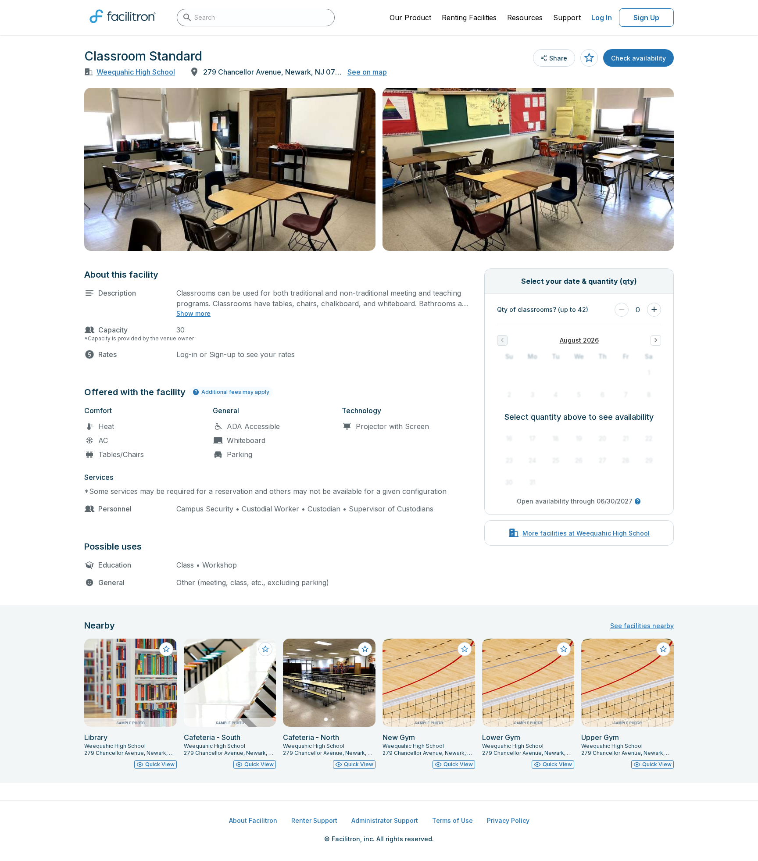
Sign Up (646, 17)
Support (567, 17)
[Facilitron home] (122, 25)
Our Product (410, 17)
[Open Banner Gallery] (229, 169)
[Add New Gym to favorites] (465, 649)
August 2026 (579, 340)
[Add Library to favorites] (166, 649)
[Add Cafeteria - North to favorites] (365, 649)
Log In (601, 17)
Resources (525, 17)
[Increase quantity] (654, 310)
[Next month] (656, 340)
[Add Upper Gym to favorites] (663, 649)
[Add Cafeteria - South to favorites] (265, 649)
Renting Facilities (469, 17)
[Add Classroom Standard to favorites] (589, 58)
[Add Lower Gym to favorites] (564, 649)
